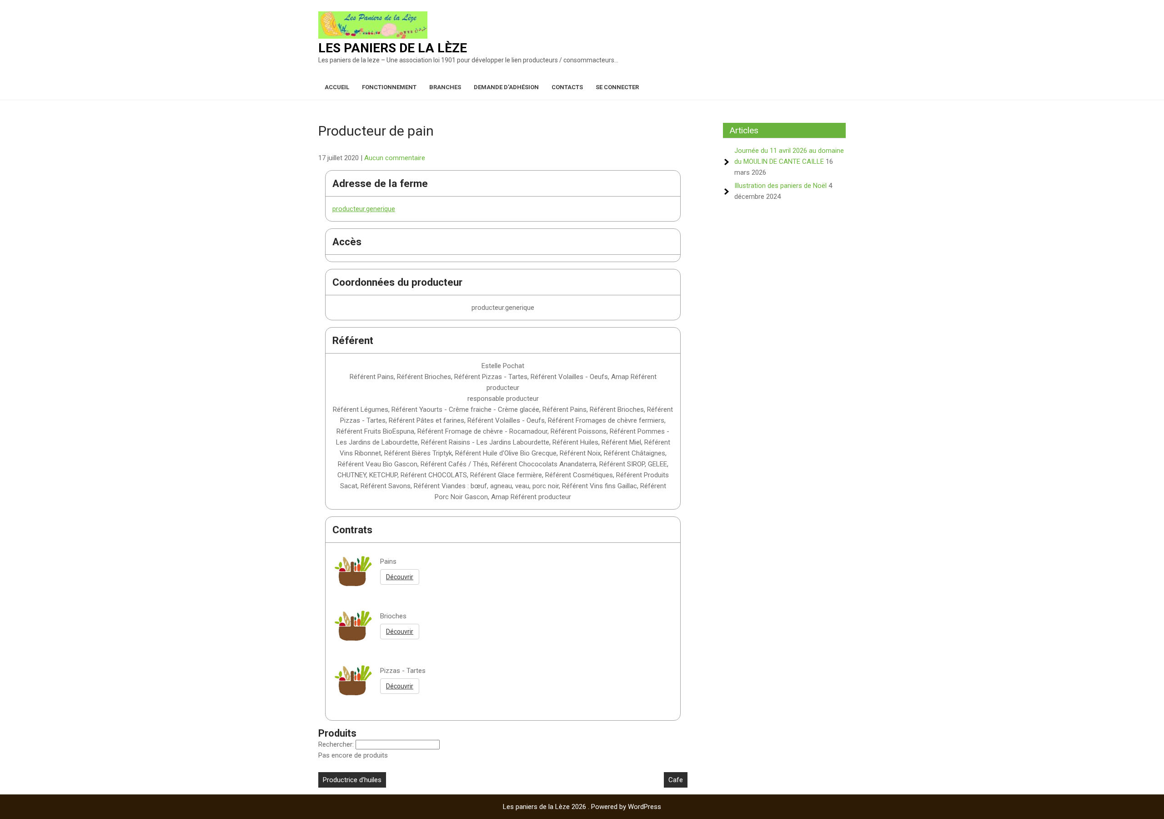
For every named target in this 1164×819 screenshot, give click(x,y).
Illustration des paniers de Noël (780, 186)
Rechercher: (337, 744)
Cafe (675, 780)
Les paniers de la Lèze (392, 48)
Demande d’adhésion (506, 87)
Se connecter (617, 87)
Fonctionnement (389, 87)
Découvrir (399, 577)
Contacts (567, 87)
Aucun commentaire (394, 158)
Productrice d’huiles (352, 780)
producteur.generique (363, 209)
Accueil (337, 87)
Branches (445, 87)
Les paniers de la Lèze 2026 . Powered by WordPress (582, 807)
